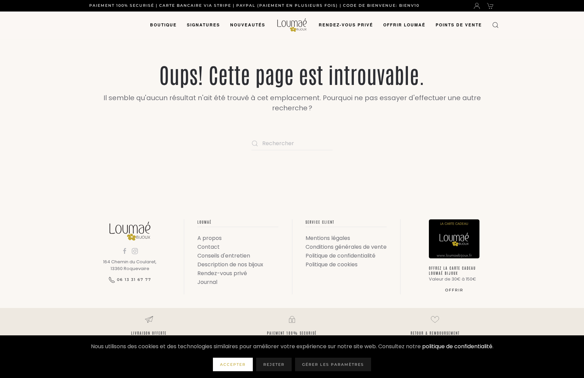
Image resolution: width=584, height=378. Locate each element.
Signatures (203, 25)
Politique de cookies (332, 264)
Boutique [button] (163, 25)
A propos (209, 238)
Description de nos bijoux (230, 264)
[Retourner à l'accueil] (292, 25)
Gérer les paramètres (333, 364)
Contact (208, 247)
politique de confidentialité (457, 346)
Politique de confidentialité (340, 256)
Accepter (233, 364)
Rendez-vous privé (346, 25)
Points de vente (459, 25)
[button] (495, 25)
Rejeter (274, 364)
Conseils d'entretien (223, 256)
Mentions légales (328, 238)
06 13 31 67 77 (134, 279)
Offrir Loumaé (404, 25)
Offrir (454, 290)
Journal (207, 282)
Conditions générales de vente (346, 247)
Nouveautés (247, 25)
